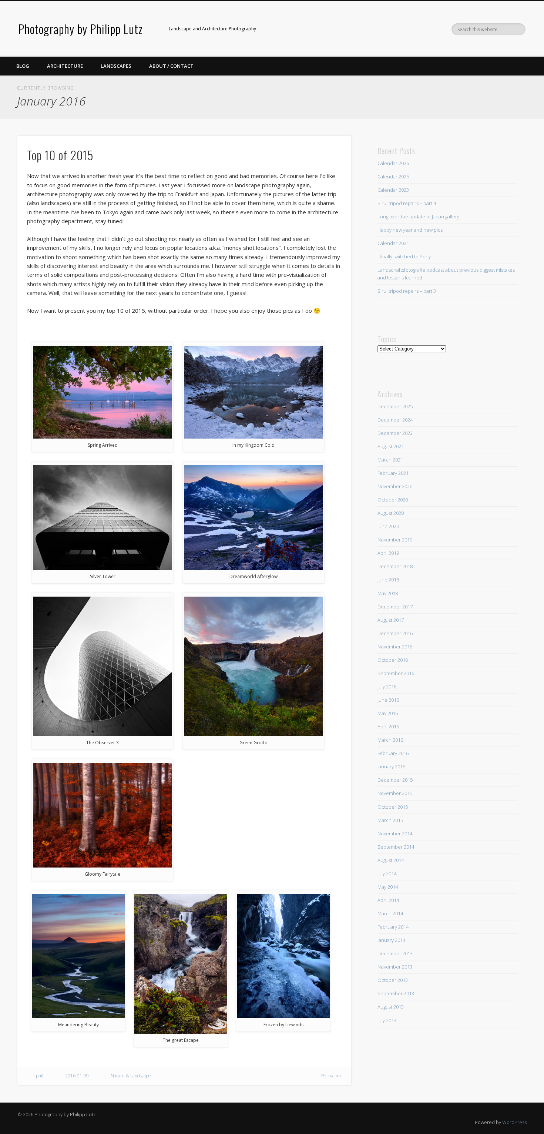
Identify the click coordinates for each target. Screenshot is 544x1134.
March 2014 (390, 913)
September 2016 (395, 673)
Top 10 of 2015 (60, 155)
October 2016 (392, 660)
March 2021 (390, 459)
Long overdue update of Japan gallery (418, 216)
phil (39, 1076)
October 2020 (392, 499)
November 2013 (394, 966)
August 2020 (390, 513)
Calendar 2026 (393, 163)
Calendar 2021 (393, 243)
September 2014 (395, 846)
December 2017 (395, 606)
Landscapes (116, 66)
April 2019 (388, 553)
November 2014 (394, 833)
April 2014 (388, 900)
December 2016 (395, 633)
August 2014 (390, 860)
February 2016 (393, 753)
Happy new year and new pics (410, 230)
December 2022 (395, 433)
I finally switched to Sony (404, 256)
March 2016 (390, 740)
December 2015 (395, 779)
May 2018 (387, 593)
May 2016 (387, 713)
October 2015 (392, 806)
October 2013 (392, 980)
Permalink (331, 1076)
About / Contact (171, 66)
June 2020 (388, 526)
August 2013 (390, 1006)
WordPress (514, 1122)
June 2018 (388, 579)
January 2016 (391, 766)
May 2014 (387, 886)
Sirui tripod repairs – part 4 (406, 203)
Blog (22, 66)
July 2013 (386, 1020)
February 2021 (393, 473)
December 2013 (395, 953)
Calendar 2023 (393, 190)
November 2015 (394, 793)
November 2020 (394, 486)
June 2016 (388, 700)
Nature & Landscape (131, 1076)
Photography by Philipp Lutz (81, 28)
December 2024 (395, 419)
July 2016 (386, 686)
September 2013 (395, 993)
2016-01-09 (77, 1076)
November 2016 (394, 646)
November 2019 (394, 539)
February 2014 (393, 926)
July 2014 (386, 873)
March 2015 (390, 820)
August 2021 (390, 446)
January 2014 (391, 940)
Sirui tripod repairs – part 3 (406, 291)
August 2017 (390, 620)
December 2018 (395, 566)
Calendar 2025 (393, 176)
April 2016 (388, 726)
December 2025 (395, 406)
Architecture (65, 66)
